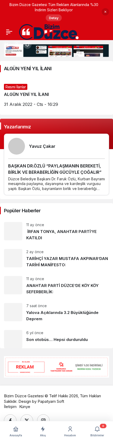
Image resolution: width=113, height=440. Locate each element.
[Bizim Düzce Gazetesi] (49, 31)
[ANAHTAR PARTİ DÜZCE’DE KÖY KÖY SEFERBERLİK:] (56, 285)
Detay (54, 18)
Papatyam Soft (51, 401)
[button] (6, 44)
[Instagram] (43, 420)
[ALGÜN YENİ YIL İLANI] (56, 95)
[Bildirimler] (27, 44)
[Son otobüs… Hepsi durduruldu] (56, 337)
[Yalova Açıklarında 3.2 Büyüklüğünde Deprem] (56, 312)
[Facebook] (10, 420)
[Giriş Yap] (17, 44)
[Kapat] (105, 11)
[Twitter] (26, 420)
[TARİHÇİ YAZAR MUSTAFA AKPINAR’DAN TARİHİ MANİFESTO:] (56, 258)
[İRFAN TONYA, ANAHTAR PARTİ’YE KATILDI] (56, 231)
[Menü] (9, 32)
